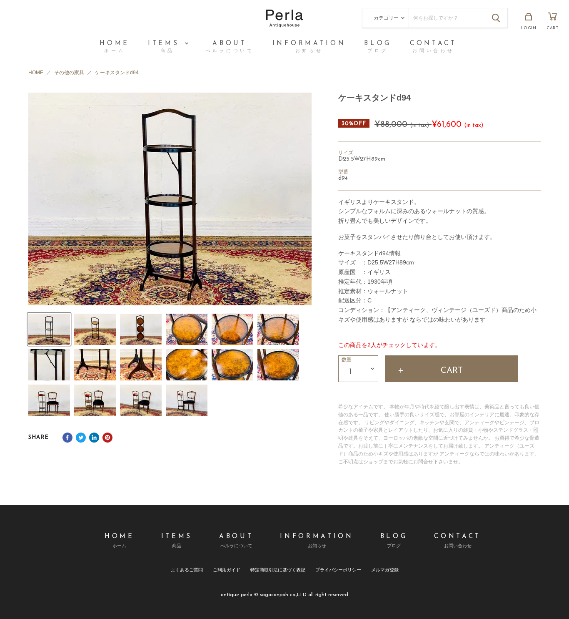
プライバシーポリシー (338, 569)
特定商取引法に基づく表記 (277, 569)
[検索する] (496, 18)
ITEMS (166, 46)
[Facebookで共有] (67, 438)
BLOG (378, 46)
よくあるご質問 (187, 569)
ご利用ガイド (226, 569)
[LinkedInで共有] (94, 438)
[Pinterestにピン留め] (107, 438)
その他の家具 (69, 72)
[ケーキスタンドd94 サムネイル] (49, 329)
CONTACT (433, 46)
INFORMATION (309, 46)
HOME (115, 46)
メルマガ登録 (385, 569)
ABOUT (229, 46)
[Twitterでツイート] (81, 438)
